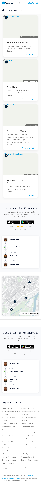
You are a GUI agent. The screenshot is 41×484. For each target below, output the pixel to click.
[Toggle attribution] (37, 313)
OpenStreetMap (25, 313)
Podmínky (4, 477)
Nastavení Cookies (15, 478)
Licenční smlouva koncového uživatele (18, 477)
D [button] (29, 282)
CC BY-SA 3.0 (33, 36)
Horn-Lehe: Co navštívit (9, 460)
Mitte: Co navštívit (7, 463)
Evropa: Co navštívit (8, 408)
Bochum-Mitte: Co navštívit (30, 460)
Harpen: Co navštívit (28, 433)
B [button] (11, 309)
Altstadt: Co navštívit (28, 408)
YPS (27, 125)
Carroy (26, 174)
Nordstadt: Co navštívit (9, 427)
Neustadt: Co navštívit (28, 457)
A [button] (25, 298)
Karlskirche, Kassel (17, 131)
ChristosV (26, 81)
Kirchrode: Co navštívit (9, 424)
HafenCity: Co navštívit (28, 454)
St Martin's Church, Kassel (17, 182)
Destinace (30, 475)
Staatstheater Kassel (18, 42)
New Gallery (13, 86)
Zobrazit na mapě (28, 54)
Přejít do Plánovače (33, 3)
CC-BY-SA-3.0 (33, 174)
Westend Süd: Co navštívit (10, 448)
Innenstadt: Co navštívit (9, 457)
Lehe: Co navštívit (27, 424)
